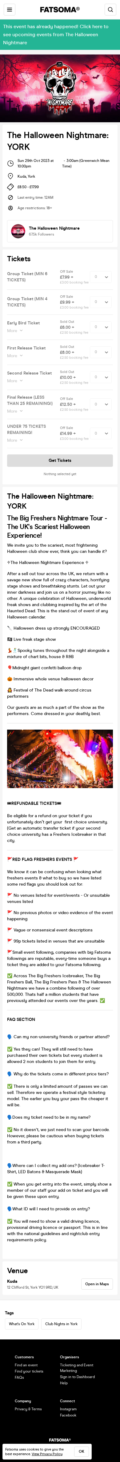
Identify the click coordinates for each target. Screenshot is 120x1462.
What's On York (21, 1324)
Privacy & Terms (28, 1409)
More (12, 330)
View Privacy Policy (47, 1454)
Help (64, 1383)
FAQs (19, 1377)
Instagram (68, 1409)
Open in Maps (97, 1284)
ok (81, 1451)
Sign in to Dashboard (77, 1377)
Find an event (26, 1365)
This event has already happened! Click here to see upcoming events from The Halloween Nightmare (56, 35)
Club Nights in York (61, 1324)
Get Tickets (60, 460)
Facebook (68, 1415)
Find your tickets (29, 1371)
